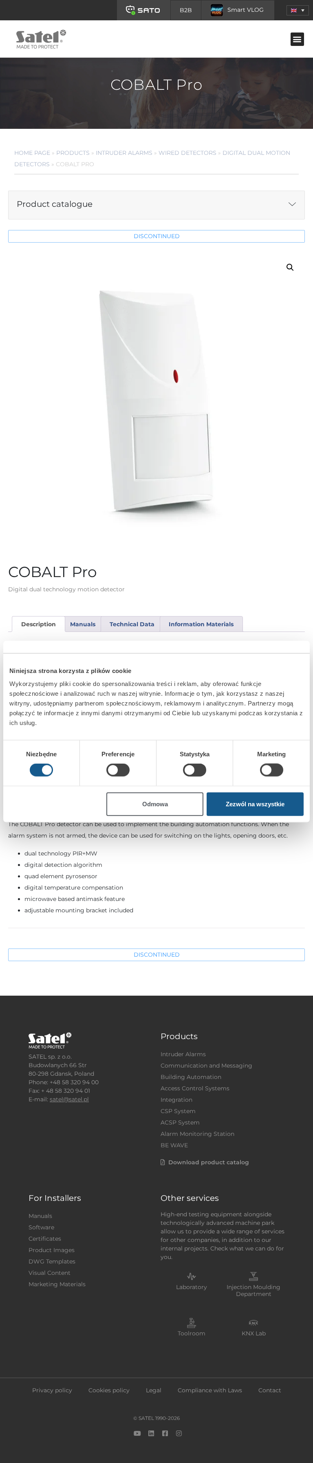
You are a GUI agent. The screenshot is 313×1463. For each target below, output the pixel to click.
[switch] (118, 770)
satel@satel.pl (69, 1099)
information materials (201, 624)
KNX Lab (254, 1333)
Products (73, 152)
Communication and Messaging (206, 1065)
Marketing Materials (57, 1284)
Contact (269, 1390)
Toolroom (191, 1333)
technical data (132, 624)
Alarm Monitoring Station (197, 1133)
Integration (176, 1099)
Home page (32, 152)
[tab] (38, 624)
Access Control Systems (195, 1088)
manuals (82, 624)
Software (41, 1227)
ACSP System (180, 1122)
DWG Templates (52, 1261)
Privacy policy (52, 1390)
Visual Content (50, 1272)
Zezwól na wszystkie (255, 803)
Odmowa (155, 803)
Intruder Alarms (124, 152)
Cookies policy (109, 1390)
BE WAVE (174, 1145)
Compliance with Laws (210, 1390)
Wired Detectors (187, 152)
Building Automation (191, 1077)
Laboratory (191, 1287)
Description (38, 624)
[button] (298, 10)
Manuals (40, 1216)
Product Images (52, 1250)
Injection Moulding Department (253, 1290)
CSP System (178, 1111)
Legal (153, 1390)
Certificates (45, 1238)
